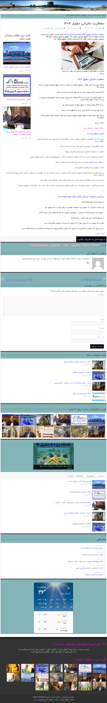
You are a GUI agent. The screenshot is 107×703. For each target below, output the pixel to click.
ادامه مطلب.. (98, 234)
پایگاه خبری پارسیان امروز (82, 393)
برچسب (70, 476)
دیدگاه (101, 295)
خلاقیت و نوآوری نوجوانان (82, 372)
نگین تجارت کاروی (52, 697)
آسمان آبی (98, 28)
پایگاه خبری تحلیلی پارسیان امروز (19, 279)
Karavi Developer (39, 697)
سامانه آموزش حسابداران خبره (94, 128)
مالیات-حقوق (56, 245)
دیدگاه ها (79, 476)
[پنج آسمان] (53, 5)
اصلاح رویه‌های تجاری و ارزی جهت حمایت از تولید (19, 133)
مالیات (66, 245)
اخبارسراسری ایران (93, 15)
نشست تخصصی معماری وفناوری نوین (77, 362)
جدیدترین (101, 476)
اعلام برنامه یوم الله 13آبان (90, 279)
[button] (41, 604)
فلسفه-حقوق (76, 245)
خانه (103, 15)
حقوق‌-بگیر (95, 245)
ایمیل (101, 328)
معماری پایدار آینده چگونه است (17, 67)
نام (102, 320)
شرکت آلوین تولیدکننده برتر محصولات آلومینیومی (72, 383)
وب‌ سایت (100, 337)
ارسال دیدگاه (59, 28)
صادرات (86, 245)
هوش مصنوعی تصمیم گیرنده (18, 99)
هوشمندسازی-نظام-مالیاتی (40, 245)
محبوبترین (90, 476)
